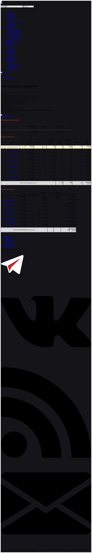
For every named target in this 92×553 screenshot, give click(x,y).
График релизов (9, 79)
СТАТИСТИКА (9, 42)
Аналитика (11, 16)
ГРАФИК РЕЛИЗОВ (10, 40)
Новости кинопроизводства (16, 19)
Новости (7, 11)
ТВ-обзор (11, 18)
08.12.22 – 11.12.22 (12, 153)
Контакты (11, 63)
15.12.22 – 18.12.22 (12, 156)
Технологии (11, 24)
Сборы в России (6, 116)
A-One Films (14, 105)
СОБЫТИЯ (7, 43)
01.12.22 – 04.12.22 (12, 150)
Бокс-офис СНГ (13, 29)
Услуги (10, 61)
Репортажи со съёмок (14, 21)
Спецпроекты (12, 51)
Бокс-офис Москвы (14, 30)
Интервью (11, 14)
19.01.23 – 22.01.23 (12, 173)
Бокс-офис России (13, 27)
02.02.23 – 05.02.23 (12, 176)
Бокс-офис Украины (14, 32)
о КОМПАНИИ (9, 246)
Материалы (11, 55)
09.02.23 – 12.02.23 (12, 179)
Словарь (10, 56)
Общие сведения (13, 60)
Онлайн (10, 48)
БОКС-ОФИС (8, 26)
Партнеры (11, 66)
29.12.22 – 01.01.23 (12, 163)
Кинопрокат (11, 45)
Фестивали (11, 47)
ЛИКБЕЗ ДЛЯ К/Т (10, 53)
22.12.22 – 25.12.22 (12, 160)
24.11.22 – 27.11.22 (12, 147)
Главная (6, 75)
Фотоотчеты (11, 50)
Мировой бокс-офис (14, 34)
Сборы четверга (13, 37)
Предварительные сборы (15, 39)
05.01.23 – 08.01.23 (12, 166)
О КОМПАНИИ (9, 58)
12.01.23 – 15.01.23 (12, 169)
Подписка (11, 69)
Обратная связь (12, 68)
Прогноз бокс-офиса (14, 35)
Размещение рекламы (14, 64)
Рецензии (11, 22)
